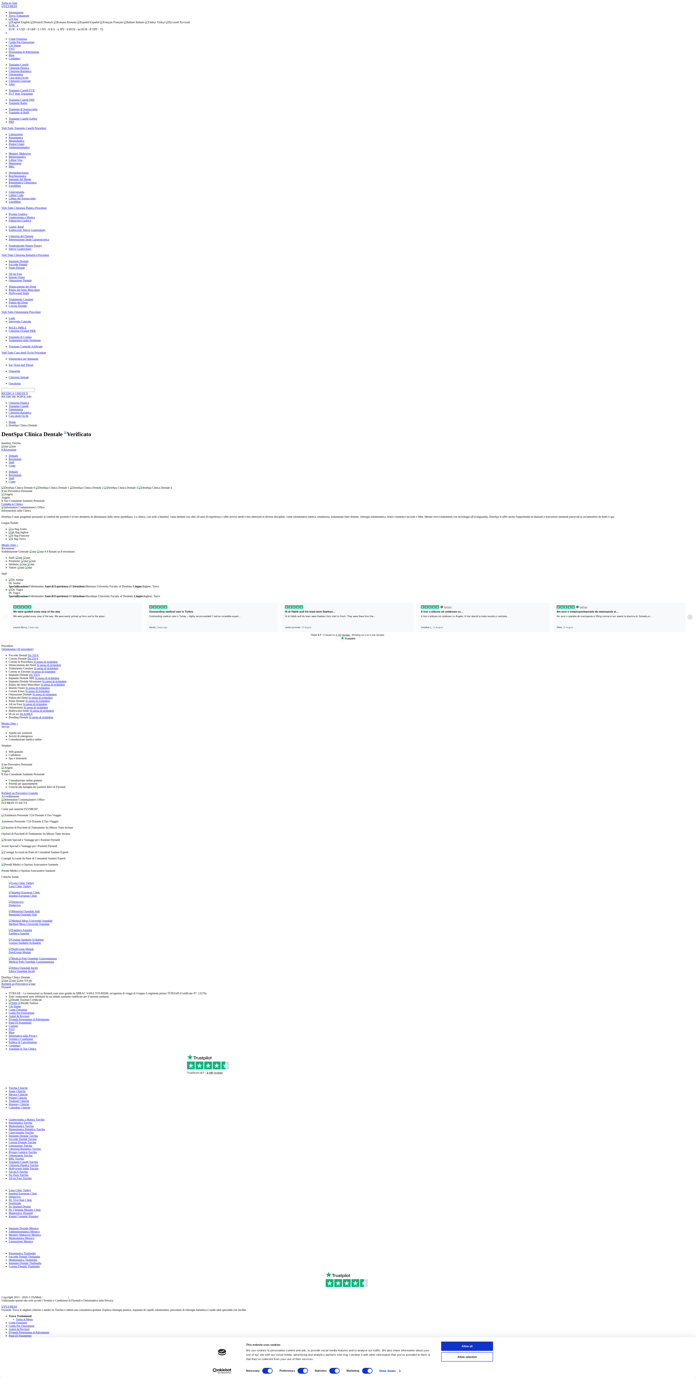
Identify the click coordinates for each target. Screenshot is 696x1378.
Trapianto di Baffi (19, 112)
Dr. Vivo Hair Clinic (20, 1200)
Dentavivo (15, 1196)
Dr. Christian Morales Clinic (25, 1209)
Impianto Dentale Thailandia (25, 1263)
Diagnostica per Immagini (23, 358)
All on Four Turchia (20, 1178)
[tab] (348, 649)
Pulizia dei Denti (18, 302)
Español (94, 22)
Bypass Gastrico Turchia (23, 1152)
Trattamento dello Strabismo (25, 340)
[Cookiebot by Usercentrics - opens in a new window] (222, 1371)
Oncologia (15, 383)
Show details (387, 1370)
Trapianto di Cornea (20, 337)
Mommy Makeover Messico (25, 1234)
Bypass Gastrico (18, 214)
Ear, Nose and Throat (21, 364)
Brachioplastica (17, 176)
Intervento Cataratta (20, 321)
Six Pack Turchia (18, 1175)
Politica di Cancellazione (23, 1042)
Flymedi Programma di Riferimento (29, 1019)
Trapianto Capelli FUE (22, 90)
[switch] (303, 1371)
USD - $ (24, 29)
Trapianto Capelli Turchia (23, 1161)
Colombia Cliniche (19, 1107)
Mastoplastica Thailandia (23, 1259)
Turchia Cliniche (18, 1087)
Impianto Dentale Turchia (23, 1135)
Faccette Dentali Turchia (23, 1139)
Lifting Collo (16, 195)
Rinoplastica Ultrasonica (23, 182)
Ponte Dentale (17, 267)
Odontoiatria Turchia (20, 1155)
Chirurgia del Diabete (21, 236)
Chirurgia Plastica (19, 67)
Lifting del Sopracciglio (22, 198)
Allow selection (467, 1356)
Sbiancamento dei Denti (22, 286)
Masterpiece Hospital (21, 1213)
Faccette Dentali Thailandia (24, 1256)
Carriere (13, 1025)
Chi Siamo (15, 45)
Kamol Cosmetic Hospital (23, 1216)
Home (12, 422)
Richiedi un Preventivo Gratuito (19, 793)
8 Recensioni (8, 449)
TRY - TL (98, 29)
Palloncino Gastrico (20, 220)
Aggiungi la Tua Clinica (22, 1048)
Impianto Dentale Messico (24, 1228)
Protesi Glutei (16, 144)
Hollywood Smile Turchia (23, 1168)
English (25, 22)
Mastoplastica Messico (21, 1238)
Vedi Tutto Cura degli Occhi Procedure (23, 352)
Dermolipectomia (18, 172)
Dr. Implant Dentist (20, 1206)
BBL (11, 166)
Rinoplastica (16, 137)
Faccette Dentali (18, 264)
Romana (71, 22)
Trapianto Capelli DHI (21, 99)
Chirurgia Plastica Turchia (23, 1165)
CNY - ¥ (45, 29)
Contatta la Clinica (12, 504)
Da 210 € (33, 658)
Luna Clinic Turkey (20, 1190)
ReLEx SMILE (17, 327)
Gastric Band (16, 226)
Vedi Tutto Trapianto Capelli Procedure (23, 128)
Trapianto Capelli (18, 64)
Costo (12, 465)
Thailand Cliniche (19, 1101)
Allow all (467, 1346)
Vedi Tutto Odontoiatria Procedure (21, 312)
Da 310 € (33, 655)
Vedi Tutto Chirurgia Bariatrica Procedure (25, 255)
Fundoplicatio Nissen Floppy (25, 245)
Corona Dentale (18, 305)
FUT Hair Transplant (21, 93)
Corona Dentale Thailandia (24, 1266)
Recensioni (15, 459)
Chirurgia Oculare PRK (22, 330)
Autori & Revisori (19, 1016)
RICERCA (7, 393)
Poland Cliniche (18, 1097)
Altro (12, 84)
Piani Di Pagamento (20, 1022)
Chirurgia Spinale (19, 377)
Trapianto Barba (18, 103)
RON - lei (74, 29)
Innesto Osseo (17, 277)
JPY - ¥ (64, 29)
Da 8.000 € (26, 714)
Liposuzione (16, 134)
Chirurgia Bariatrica (20, 71)
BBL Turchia (16, 1158)
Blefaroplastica (17, 156)
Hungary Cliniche (19, 1104)
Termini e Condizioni (21, 1039)
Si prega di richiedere (46, 661)
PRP (11, 121)
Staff (11, 462)
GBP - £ (34, 29)
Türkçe (160, 22)
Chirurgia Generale (20, 81)
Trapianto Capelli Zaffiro (23, 118)
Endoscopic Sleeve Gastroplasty (27, 230)
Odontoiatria (16, 74)
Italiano (139, 22)
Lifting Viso (15, 160)
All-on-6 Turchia (18, 1171)
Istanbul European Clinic (23, 1193)
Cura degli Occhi (18, 77)
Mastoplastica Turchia (21, 1126)
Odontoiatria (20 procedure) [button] (17, 649)
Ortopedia (14, 371)
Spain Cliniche (17, 1091)
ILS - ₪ (55, 29)
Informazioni (16, 12)
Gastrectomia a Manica (22, 217)
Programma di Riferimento (24, 51)
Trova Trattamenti (19, 15)
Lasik (12, 318)
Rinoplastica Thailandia (22, 1253)
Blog (11, 55)
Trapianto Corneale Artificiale (26, 346)
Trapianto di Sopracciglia (23, 109)
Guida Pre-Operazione (21, 42)
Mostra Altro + (9, 545)
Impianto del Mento (20, 179)
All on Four (15, 273)
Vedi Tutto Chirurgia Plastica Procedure (24, 207)
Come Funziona (18, 38)
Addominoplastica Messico (24, 1231)
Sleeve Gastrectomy (20, 248)
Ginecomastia (16, 191)
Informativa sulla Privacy (23, 1035)
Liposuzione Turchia (20, 1145)
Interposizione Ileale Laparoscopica (29, 239)
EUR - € (13, 25)
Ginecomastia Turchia (21, 1132)
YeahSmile (15, 1203)
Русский (184, 22)
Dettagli (13, 455)
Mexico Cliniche (18, 1094)
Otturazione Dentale (20, 280)
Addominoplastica (19, 147)
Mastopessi (15, 163)
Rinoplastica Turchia (20, 1122)
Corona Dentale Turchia (22, 1142)
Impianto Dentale (18, 261)
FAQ (11, 48)
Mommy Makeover (20, 153)
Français (118, 22)
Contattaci (14, 58)
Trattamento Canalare (21, 299)
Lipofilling (15, 185)
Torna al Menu (24, 1319)
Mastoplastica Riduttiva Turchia (27, 1129)
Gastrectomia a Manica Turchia (26, 1119)
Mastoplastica (16, 140)
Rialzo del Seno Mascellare (24, 289)
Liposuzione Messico (21, 1241)
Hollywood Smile (19, 293)
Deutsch (48, 22)
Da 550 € (34, 674)
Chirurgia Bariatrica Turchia (25, 1148)
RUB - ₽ (86, 29)
